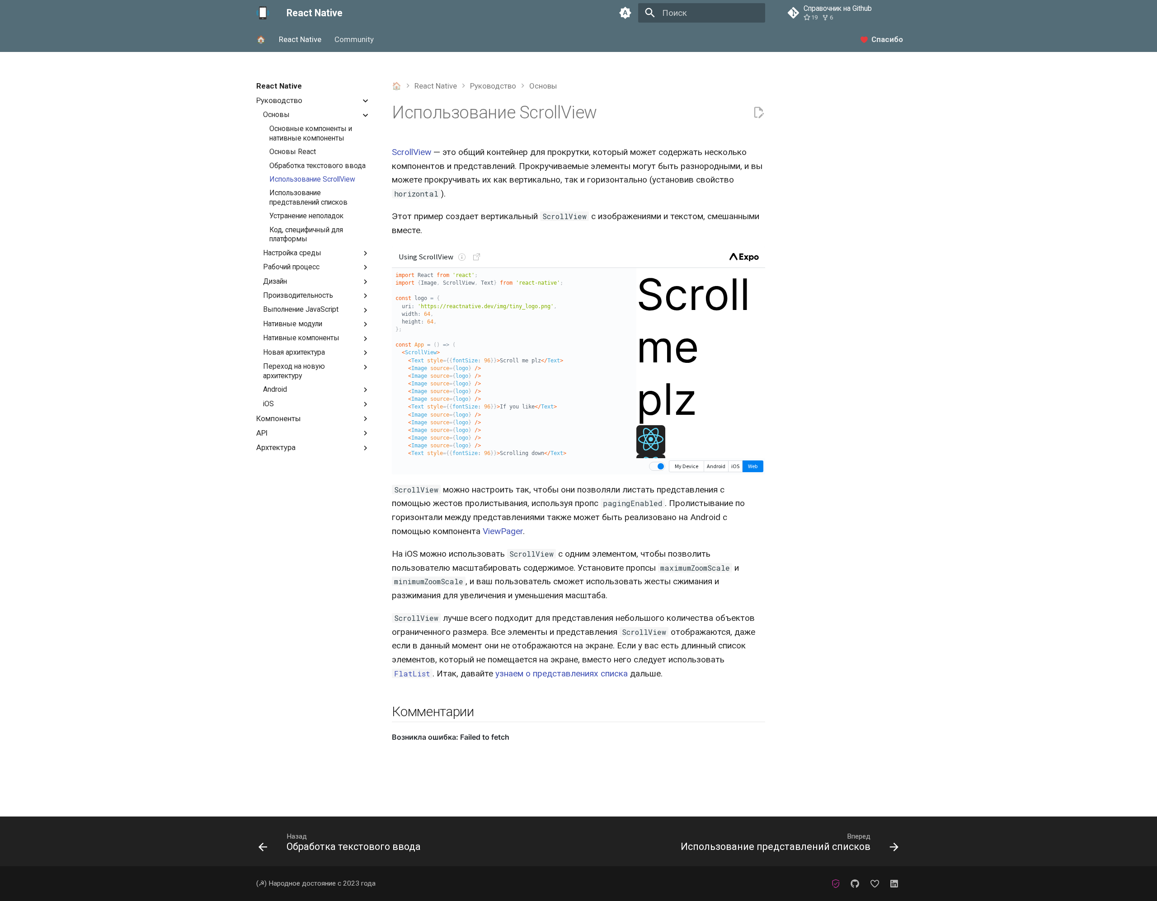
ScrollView (411, 152)
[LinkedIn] (894, 883)
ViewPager (503, 531)
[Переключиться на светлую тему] (625, 13)
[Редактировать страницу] (758, 113)
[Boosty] (874, 883)
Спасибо (887, 39)
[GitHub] (855, 883)
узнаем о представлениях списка (561, 673)
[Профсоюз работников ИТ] (835, 883)
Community (354, 39)
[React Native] (263, 13)
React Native (300, 39)
